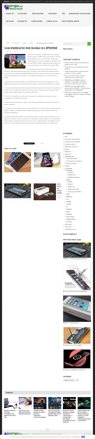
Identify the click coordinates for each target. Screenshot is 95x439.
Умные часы (51, 21)
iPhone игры (71, 186)
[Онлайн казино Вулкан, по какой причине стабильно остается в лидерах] (39, 403)
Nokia (67, 211)
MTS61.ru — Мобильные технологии (36, 434)
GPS (63, 13)
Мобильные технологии (79, 13)
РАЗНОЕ (67, 166)
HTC (67, 199)
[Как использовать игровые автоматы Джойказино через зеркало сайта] (54, 403)
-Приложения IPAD (71, 158)
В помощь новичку (70, 144)
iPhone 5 (70, 184)
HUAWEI (68, 201)
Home (8, 43)
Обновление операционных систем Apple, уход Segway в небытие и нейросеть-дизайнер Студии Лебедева (78, 94)
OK (83, 437)
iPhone (31, 43)
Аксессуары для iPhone (74, 191)
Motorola (68, 209)
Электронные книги (70, 21)
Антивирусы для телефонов (72, 141)
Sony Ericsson (70, 216)
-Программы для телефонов (74, 161)
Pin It (42, 143)
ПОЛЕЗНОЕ (53, 13)
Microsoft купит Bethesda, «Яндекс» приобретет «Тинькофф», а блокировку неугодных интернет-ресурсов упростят (76, 81)
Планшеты (22, 21)
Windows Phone (70, 219)
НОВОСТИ (10, 13)
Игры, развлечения (71, 163)
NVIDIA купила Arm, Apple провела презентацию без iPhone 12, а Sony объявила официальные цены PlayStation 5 (77, 88)
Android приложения (74, 177)
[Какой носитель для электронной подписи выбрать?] (25, 403)
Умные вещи (36, 21)
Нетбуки (10, 21)
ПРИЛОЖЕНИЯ (37, 13)
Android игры (72, 174)
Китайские (69, 221)
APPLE (24, 43)
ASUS (67, 194)
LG (67, 206)
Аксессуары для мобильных (72, 139)
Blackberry (69, 196)
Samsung (68, 214)
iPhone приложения (73, 189)
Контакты (87, 434)
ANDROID (69, 170)
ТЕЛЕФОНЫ (22, 13)
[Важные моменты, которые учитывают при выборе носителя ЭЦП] (10, 403)
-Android (70, 172)
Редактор (59, 195)
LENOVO (68, 204)
